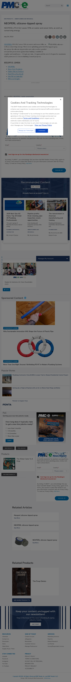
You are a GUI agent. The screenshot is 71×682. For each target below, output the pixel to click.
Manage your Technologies (26, 130)
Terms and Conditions (31, 118)
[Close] (61, 99)
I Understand (41, 130)
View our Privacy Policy (43, 125)
